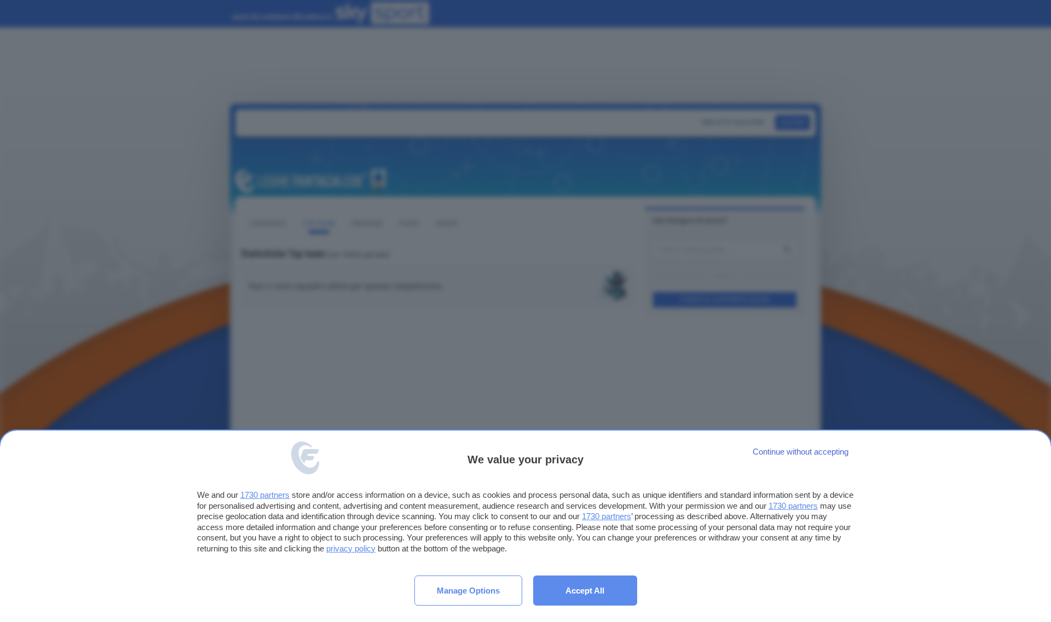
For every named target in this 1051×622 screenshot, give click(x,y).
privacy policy (351, 548)
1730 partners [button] (265, 494)
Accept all (584, 590)
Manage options (468, 590)
